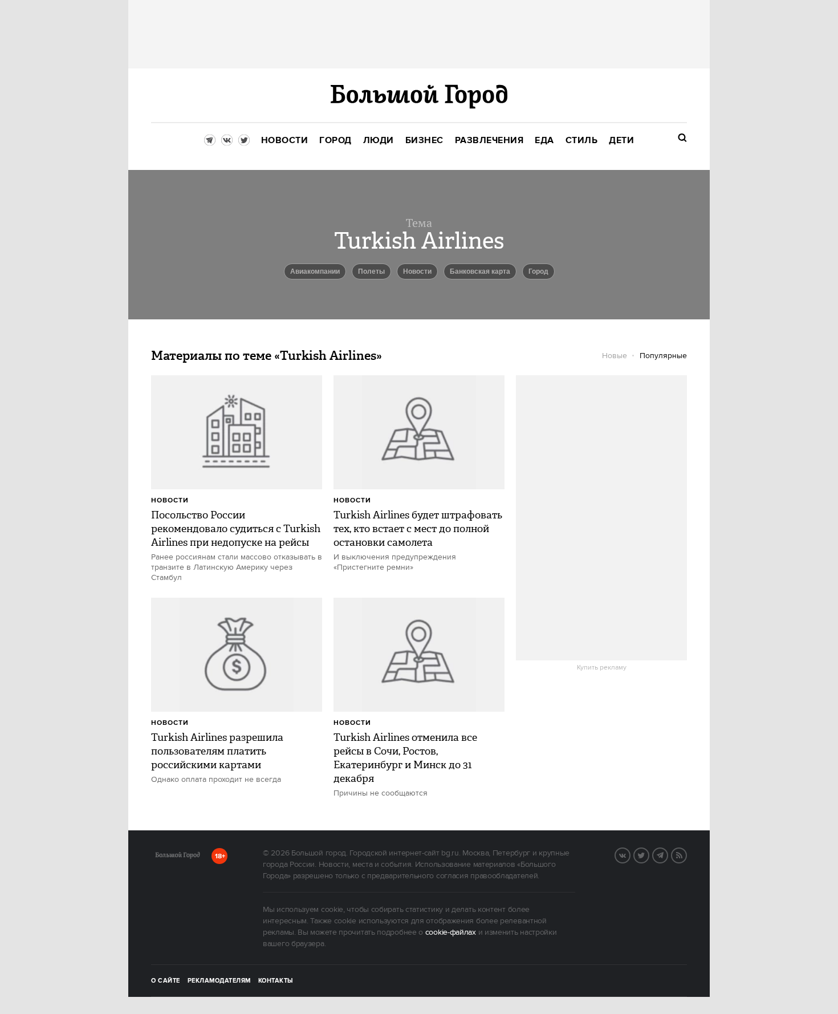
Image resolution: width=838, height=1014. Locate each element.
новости (417, 271)
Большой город (178, 857)
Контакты (276, 981)
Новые (614, 356)
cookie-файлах (450, 932)
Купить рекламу (602, 667)
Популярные (663, 356)
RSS (686, 854)
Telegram (667, 854)
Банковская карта (480, 271)
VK (629, 854)
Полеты (371, 271)
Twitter (648, 854)
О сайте (165, 981)
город (538, 271)
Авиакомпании (315, 271)
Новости (170, 500)
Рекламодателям (219, 981)
